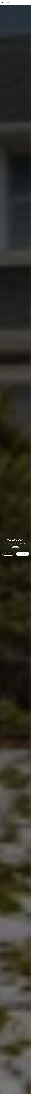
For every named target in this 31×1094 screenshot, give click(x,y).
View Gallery (8, 553)
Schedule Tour (23, 554)
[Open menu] (29, 2)
